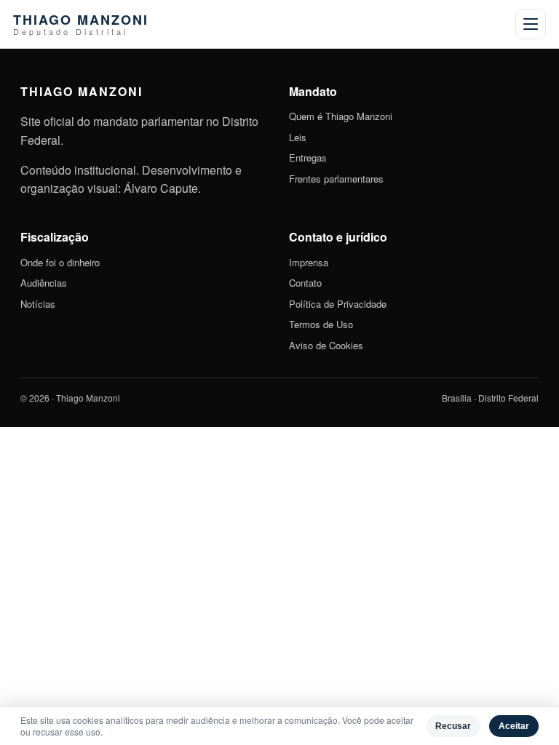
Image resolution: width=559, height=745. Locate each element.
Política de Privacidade (337, 304)
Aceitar (514, 726)
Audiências (43, 283)
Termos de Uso (321, 324)
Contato (305, 283)
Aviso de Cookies (326, 345)
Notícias (37, 304)
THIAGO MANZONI (80, 24)
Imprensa (308, 262)
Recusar (453, 726)
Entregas (308, 157)
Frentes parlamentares (336, 179)
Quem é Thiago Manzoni (340, 116)
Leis (297, 137)
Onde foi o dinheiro (60, 262)
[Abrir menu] (530, 24)
